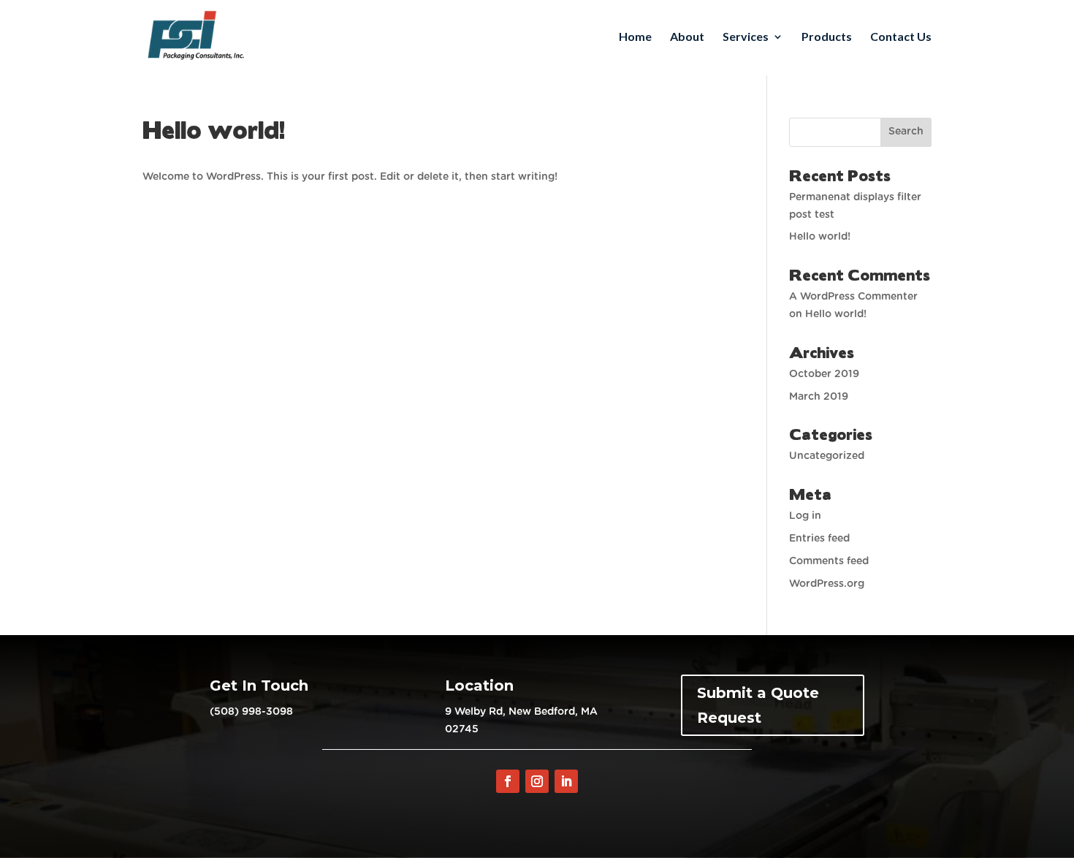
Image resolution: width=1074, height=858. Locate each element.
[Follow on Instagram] (537, 781)
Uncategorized (826, 456)
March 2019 (818, 397)
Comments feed (829, 561)
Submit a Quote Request (758, 705)
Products (826, 37)
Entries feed (819, 539)
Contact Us (901, 37)
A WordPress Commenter (853, 297)
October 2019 (824, 374)
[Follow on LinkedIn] (566, 781)
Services (746, 37)
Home (635, 37)
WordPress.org (826, 584)
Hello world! (819, 237)
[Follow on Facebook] (507, 781)
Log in (805, 516)
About (687, 37)
